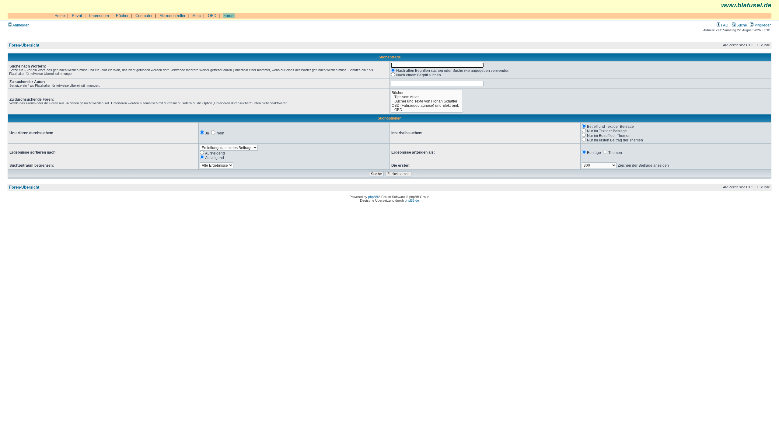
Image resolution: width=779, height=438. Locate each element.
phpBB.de (412, 200)
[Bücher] (427, 93)
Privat (77, 15)
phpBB (373, 197)
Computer (143, 15)
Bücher (122, 15)
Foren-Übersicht (24, 45)
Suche (741, 25)
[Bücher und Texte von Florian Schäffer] (427, 101)
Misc (196, 15)
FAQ (724, 25)
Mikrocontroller (172, 15)
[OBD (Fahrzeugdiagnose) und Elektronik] (427, 105)
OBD (212, 15)
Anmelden (21, 25)
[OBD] (427, 110)
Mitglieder (762, 25)
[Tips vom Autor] (427, 97)
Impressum (99, 15)
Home (59, 15)
